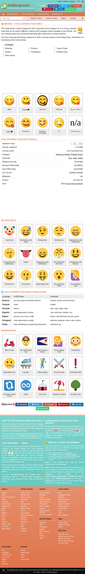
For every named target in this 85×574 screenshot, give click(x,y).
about (59, 1)
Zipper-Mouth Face (9, 372)
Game (23, 557)
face (70, 158)
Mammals (43, 522)
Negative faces (26, 497)
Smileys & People (27, 489)
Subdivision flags (64, 524)
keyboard (30, 8)
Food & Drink (6, 547)
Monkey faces (25, 508)
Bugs (41, 533)
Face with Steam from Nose (59, 263)
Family (23, 524)
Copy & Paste (62, 48)
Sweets (4, 559)
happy (80, 158)
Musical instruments (8, 497)
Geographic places (64, 495)
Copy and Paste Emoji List (24, 434)
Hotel (60, 510)
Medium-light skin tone (66, 536)
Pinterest (48, 9)
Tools (3, 520)
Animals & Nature (45, 519)
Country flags (62, 522)
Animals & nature (51, 18)
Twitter (66, 6)
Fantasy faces (25, 504)
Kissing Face (26, 284)
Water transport (63, 506)
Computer (5, 501)
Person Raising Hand (75, 285)
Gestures (24, 517)
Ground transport (64, 504)
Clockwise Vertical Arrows (9, 395)
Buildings (61, 497)
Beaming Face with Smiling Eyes (76, 241)
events (23, 550)
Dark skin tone (63, 543)
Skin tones (62, 530)
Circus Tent (42, 394)
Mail (3, 510)
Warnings (42, 495)
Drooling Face (59, 240)
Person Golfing (42, 372)
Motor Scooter (9, 350)
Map (59, 493)
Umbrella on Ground (59, 394)
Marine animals (44, 531)
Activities (24, 520)
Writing (4, 513)
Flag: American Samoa (42, 351)
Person (23, 510)
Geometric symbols (46, 514)
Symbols (73, 18)
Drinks (4, 561)
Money (4, 508)
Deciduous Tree (76, 394)
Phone (4, 499)
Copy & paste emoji (28, 14)
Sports (23, 555)
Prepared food (6, 555)
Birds (41, 524)
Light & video (6, 504)
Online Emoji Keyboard (28, 436)
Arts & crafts (25, 559)
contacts (65, 1)
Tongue (26, 262)
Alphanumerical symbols (44, 511)
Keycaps (42, 508)
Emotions (24, 528)
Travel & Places (63, 489)
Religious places (63, 499)
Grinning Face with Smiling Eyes (42, 263)
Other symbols (44, 506)
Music (4, 495)
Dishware (5, 564)
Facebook (54, 6)
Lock (3, 517)
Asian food (5, 557)
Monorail (26, 372)
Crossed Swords (59, 372)
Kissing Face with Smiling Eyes (9, 263)
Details (8, 52)
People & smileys (36, 18)
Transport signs (45, 493)
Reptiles (42, 529)
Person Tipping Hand (59, 351)
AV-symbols (43, 504)
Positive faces (25, 493)
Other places (62, 501)
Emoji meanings (12, 14)
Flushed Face (75, 350)
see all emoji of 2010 (74, 184)
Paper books (6, 506)
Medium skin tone (64, 538)
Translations (36, 52)
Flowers (42, 536)
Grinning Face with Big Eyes (76, 263)
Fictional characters (27, 515)
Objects (63, 18)
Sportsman (24, 522)
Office (4, 515)
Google (77, 6)
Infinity (26, 394)
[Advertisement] (42, 75)
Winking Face (42, 240)
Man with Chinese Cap (26, 351)
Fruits (4, 550)
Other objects (6, 528)
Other (41, 538)
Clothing (23, 531)
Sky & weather (63, 515)
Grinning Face (9, 284)
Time (60, 513)
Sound (4, 493)
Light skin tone (63, 534)
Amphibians (43, 527)
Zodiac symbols (45, 501)
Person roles (25, 513)
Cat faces (24, 506)
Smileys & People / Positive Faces (69, 154)
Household (5, 526)
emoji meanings (13, 8)
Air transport (62, 508)
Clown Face (9, 240)
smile (75, 158)
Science (4, 522)
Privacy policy (52, 572)
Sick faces (24, 499)
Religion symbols (45, 499)
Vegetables (5, 552)
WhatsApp (71, 9)
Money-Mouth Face (42, 284)
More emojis (10, 55)
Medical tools (6, 524)
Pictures (34, 48)
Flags (60, 519)
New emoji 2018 (57, 14)
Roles (22, 501)
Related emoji (62, 52)
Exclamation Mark (75, 372)
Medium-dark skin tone (66, 541)
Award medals (25, 552)
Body (22, 526)
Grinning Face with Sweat (26, 241)
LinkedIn (60, 9)
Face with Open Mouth (59, 285)
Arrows (42, 497)
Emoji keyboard (43, 14)
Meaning (8, 48)
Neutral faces (25, 495)
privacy (72, 1)
